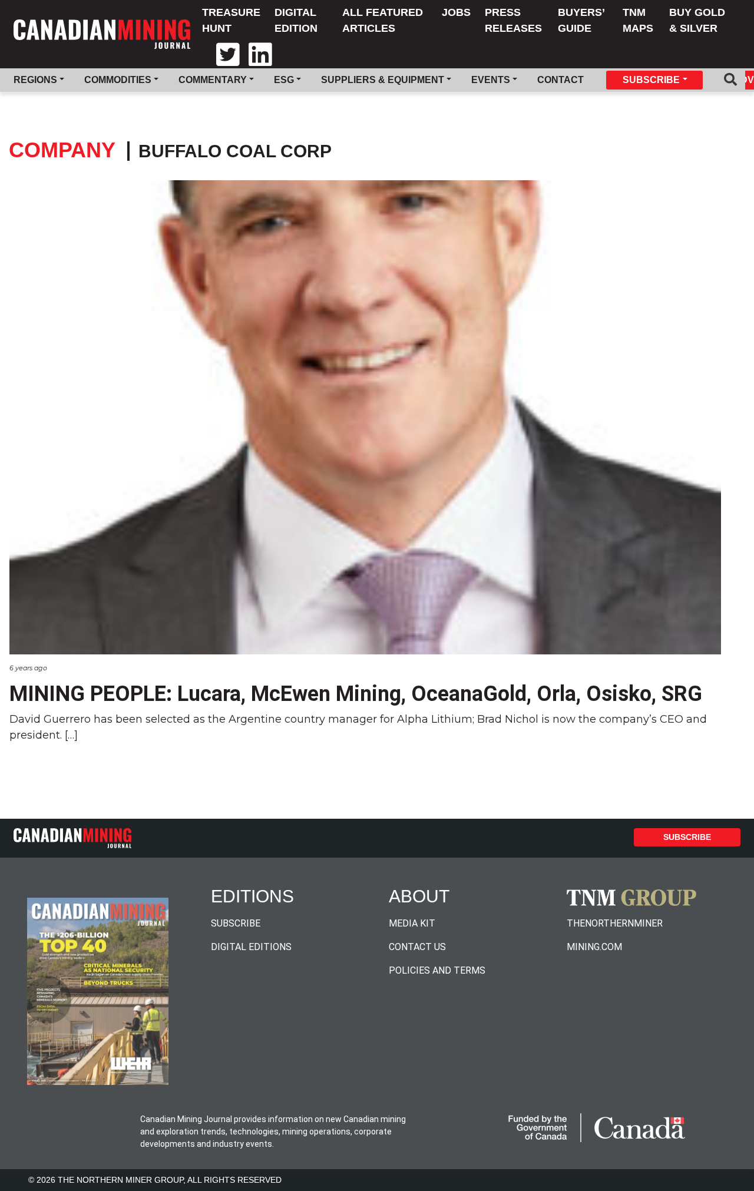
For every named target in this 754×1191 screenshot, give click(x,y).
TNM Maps (638, 20)
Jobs (456, 12)
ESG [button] (284, 80)
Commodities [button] (117, 80)
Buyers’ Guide (581, 20)
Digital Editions (251, 946)
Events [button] (490, 80)
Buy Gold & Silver (697, 20)
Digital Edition (296, 20)
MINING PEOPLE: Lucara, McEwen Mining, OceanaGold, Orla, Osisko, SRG (355, 693)
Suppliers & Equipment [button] (382, 80)
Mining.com (594, 946)
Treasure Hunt (231, 20)
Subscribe (687, 837)
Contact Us (417, 946)
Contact (560, 80)
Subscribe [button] (651, 80)
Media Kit (412, 923)
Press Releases (513, 20)
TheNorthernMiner (615, 923)
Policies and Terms (437, 970)
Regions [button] (35, 80)
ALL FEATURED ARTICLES (382, 20)
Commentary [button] (212, 80)
